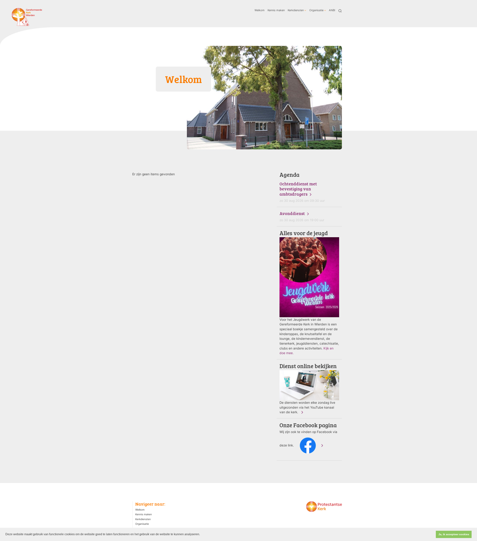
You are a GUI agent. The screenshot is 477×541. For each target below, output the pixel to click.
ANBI (332, 10)
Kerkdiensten (296, 10)
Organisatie (316, 10)
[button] (201, 534)
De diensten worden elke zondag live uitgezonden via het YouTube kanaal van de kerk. (308, 388)
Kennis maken (276, 10)
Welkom (260, 10)
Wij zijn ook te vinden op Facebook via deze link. (308, 434)
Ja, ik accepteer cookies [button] (453, 534)
